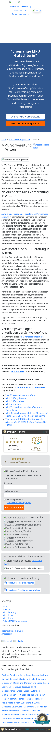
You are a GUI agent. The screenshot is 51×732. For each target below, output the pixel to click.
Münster (25, 710)
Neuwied (6, 714)
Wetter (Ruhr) (20, 722)
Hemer (21, 698)
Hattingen (21, 694)
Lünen (37, 702)
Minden (43, 706)
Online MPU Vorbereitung (25, 116)
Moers (33, 710)
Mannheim (29, 706)
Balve (22, 675)
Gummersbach (9, 694)
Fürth (33, 687)
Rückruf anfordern (14, 507)
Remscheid (18, 718)
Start (10, 19)
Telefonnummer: (11, 491)
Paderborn (7, 718)
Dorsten (28, 683)
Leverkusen (17, 706)
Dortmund (18, 683)
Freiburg (26, 687)
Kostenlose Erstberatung (20, 7)
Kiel (42, 698)
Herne (28, 698)
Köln (18, 702)
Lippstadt (6, 706)
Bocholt (5, 679)
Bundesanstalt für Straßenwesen (30, 387)
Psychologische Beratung (25, 34)
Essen (46, 683)
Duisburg (42, 679)
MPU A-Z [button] (32, 24)
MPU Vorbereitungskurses (31, 336)
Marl (37, 706)
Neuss (39, 710)
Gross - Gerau (22, 690)
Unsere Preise (25, 39)
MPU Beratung (36, 19)
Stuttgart (32, 714)
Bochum (44, 675)
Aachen (5, 675)
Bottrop (35, 675)
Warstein (28, 718)
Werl (4, 722)
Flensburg (16, 687)
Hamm (13, 698)
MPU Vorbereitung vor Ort (26, 123)
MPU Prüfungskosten (15, 398)
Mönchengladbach (11, 710)
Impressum (6, 633)
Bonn (28, 675)
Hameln (5, 698)
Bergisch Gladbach (19, 679)
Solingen (15, 714)
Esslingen (6, 687)
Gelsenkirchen (8, 690)
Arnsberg (14, 675)
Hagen (42, 694)
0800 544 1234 (20, 10)
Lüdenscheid (27, 702)
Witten (31, 722)
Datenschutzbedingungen (19, 502)
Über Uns (20, 19)
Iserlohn (36, 698)
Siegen (23, 714)
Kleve (4, 702)
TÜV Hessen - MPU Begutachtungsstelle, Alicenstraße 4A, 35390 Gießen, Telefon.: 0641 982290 (26, 422)
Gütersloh (35, 690)
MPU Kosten (8, 618)
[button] (41, 146)
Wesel (10, 722)
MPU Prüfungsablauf (15, 401)
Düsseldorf (7, 683)
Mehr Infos (41, 432)
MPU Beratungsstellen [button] (24, 29)
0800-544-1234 (17, 371)
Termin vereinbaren (20, 14)
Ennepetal (37, 683)
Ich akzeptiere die (19, 501)
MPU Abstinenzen (13, 404)
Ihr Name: (8, 483)
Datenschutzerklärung (12, 631)
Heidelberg (32, 694)
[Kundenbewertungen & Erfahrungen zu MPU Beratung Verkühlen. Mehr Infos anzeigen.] (42, 718)
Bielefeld (33, 679)
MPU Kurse (18, 24)
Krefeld (11, 702)
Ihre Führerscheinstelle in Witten (20, 395)
